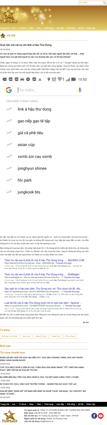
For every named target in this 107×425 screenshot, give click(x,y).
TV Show (22, 28)
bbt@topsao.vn (47, 421)
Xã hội (80, 28)
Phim (39, 28)
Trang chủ (4, 28)
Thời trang (48, 28)
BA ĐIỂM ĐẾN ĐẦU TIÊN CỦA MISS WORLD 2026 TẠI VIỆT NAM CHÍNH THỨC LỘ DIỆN (39, 377)
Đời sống (71, 28)
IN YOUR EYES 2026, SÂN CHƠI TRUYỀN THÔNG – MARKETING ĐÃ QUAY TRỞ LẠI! (38, 384)
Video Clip (90, 28)
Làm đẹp (60, 28)
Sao (13, 28)
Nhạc (31, 28)
